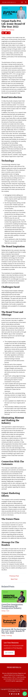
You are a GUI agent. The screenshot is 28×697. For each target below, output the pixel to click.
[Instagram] (14, 694)
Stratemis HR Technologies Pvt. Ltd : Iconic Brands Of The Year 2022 (13, 631)
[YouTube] (18, 694)
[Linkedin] (2, 32)
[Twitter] (6, 32)
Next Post (14, 579)
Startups (11, 30)
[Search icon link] (26, 2)
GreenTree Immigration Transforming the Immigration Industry (12, 606)
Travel (7, 610)
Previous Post (14, 576)
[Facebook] (9, 32)
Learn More (19, 681)
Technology (9, 635)
